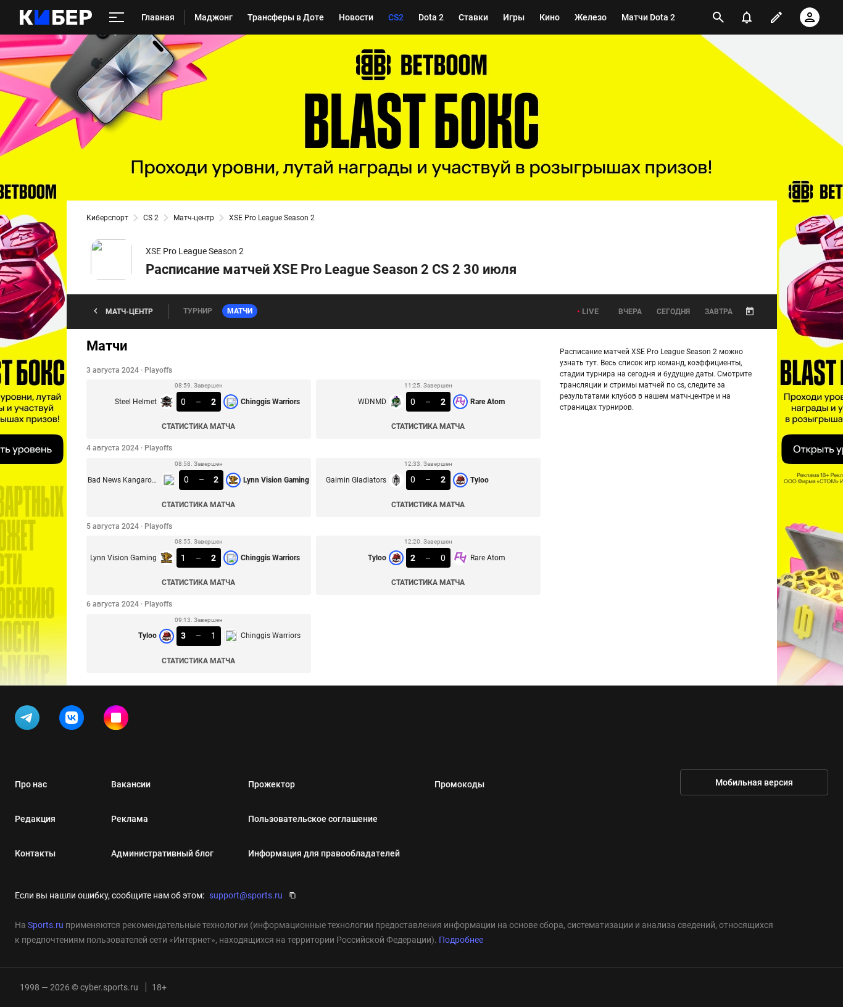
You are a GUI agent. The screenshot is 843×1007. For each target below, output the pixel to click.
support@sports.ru (246, 895)
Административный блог (162, 853)
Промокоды (459, 784)
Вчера (630, 311)
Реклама (129, 819)
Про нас (31, 784)
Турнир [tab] (197, 311)
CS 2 (151, 217)
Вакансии (131, 784)
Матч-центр (193, 217)
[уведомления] (747, 17)
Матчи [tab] (239, 311)
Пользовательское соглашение (313, 819)
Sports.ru (46, 925)
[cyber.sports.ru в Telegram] (29, 720)
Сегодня (673, 311)
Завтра (719, 311)
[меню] (116, 17)
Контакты (35, 853)
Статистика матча (198, 426)
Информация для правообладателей (324, 853)
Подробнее (461, 940)
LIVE (590, 311)
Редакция (35, 819)
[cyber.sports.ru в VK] (74, 720)
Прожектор (271, 784)
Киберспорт (107, 217)
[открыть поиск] (718, 17)
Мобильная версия (754, 782)
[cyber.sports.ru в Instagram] (118, 720)
